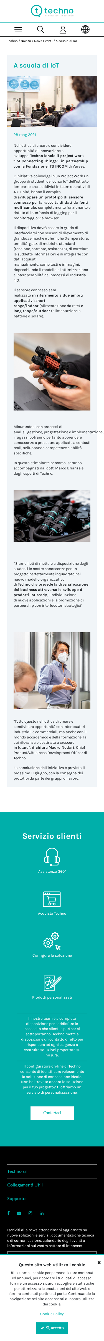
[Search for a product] (41, 29)
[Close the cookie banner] (99, 1262)
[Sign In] (63, 29)
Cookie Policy (52, 1314)
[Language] (85, 29)
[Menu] (18, 29)
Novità (26, 41)
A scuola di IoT (66, 41)
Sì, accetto (54, 1328)
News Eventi (43, 41)
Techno (12, 41)
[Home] (52, 11)
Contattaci (52, 1113)
